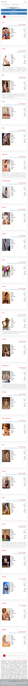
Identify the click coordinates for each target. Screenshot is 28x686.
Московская (12, 210)
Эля (3, 445)
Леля (3, 260)
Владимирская (10, 263)
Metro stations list (14, 13)
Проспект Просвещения (21, 157)
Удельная (11, 157)
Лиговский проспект (17, 104)
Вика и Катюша (6, 418)
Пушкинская (23, 104)
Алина (4, 49)
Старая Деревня (23, 448)
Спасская (24, 606)
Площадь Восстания (8, 104)
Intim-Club (4, 2)
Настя (3, 524)
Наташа (4, 603)
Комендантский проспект (21, 52)
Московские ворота (22, 342)
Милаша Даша (6, 181)
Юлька (4, 577)
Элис (3, 497)
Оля (3, 313)
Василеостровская (22, 78)
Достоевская (18, 236)
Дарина (4, 629)
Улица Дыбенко (16, 421)
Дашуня (4, 550)
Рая (3, 22)
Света (3, 471)
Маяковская (16, 25)
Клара (4, 233)
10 (24, 16)
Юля (3, 128)
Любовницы (5, 365)
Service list (14, 10)
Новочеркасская (23, 421)
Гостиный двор (10, 25)
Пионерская (6, 448)
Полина (4, 339)
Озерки (14, 157)
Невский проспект (22, 25)
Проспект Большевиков (21, 316)
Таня (3, 101)
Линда (4, 207)
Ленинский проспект (22, 553)
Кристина (4, 154)
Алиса (4, 286)
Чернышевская (23, 131)
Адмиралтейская (8, 289)
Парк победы (17, 210)
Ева (3, 75)
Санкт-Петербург (6, 4)
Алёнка (4, 392)
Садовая (24, 580)
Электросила (23, 210)
